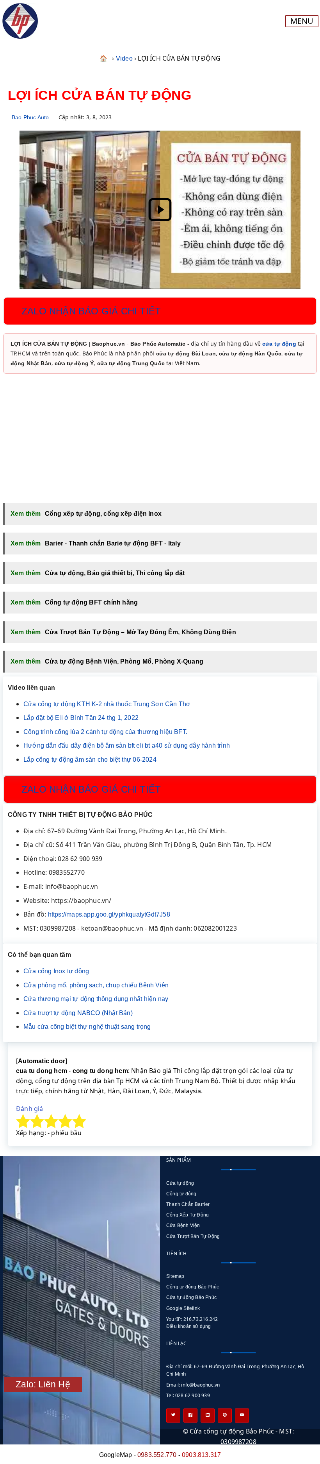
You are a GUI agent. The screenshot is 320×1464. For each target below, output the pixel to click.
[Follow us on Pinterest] (225, 1415)
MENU (301, 21)
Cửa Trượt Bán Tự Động (193, 1236)
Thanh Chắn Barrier (188, 1204)
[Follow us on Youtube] (242, 1415)
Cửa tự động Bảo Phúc (191, 1297)
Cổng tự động (181, 1194)
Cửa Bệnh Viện (183, 1225)
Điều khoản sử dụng (188, 1326)
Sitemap (175, 1276)
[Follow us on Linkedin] (208, 1415)
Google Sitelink (183, 1308)
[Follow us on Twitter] (173, 1415)
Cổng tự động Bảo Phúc (192, 1287)
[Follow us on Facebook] (190, 1415)
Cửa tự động (180, 1183)
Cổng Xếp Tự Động (187, 1215)
